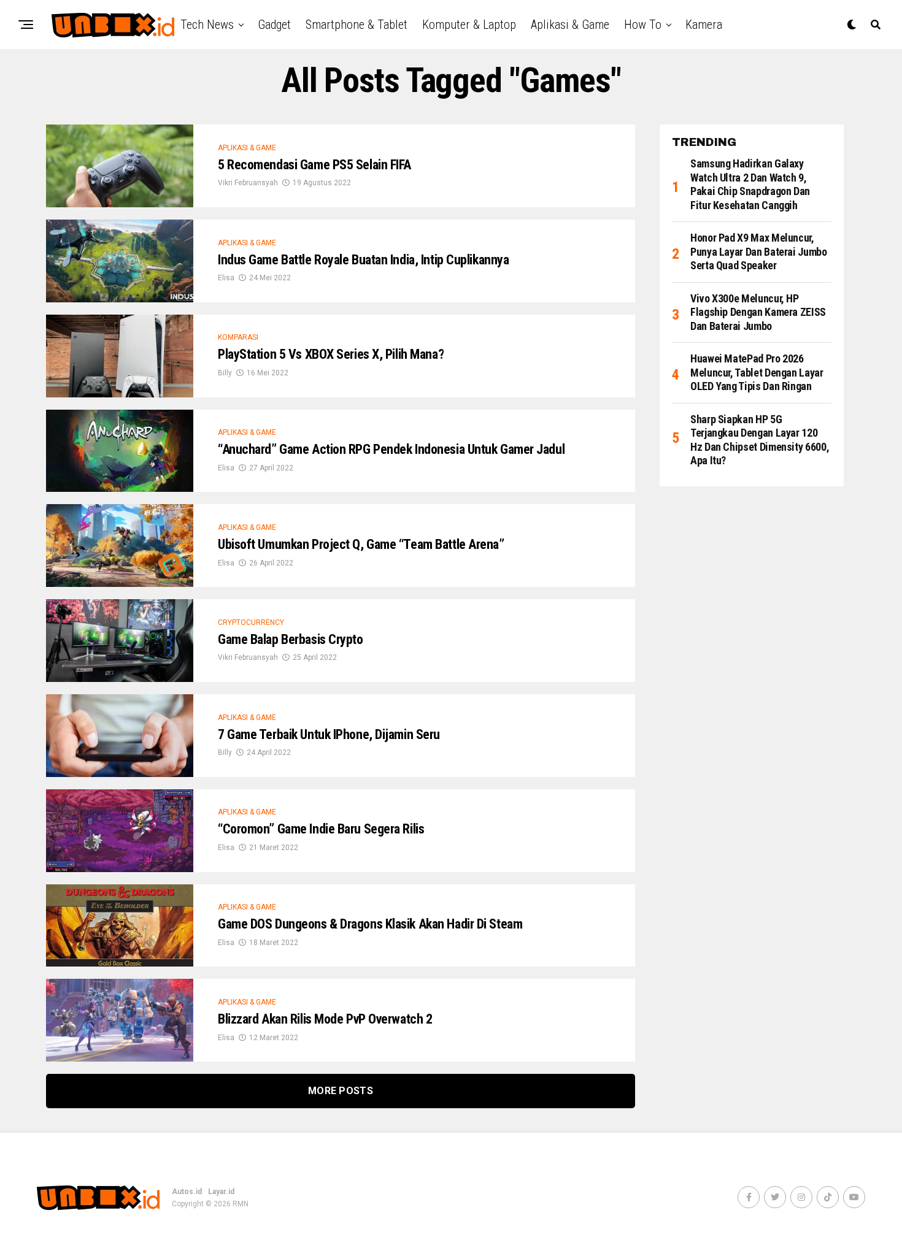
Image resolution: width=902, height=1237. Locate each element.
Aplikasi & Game (570, 24)
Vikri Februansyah (248, 182)
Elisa (226, 278)
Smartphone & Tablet (356, 24)
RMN (241, 1204)
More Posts (340, 1091)
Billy (225, 373)
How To (642, 24)
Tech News (207, 24)
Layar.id (221, 1191)
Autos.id (187, 1191)
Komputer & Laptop (469, 24)
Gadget (274, 24)
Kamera (703, 24)
